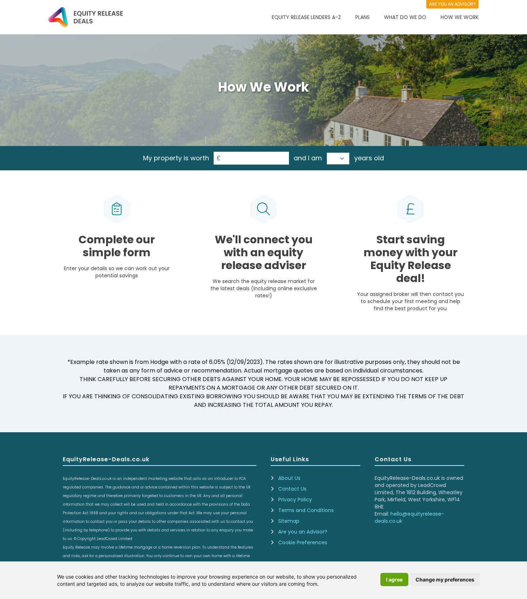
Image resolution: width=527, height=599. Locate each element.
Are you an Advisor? (302, 531)
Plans (362, 17)
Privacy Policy (295, 499)
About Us (289, 478)
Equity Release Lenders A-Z (306, 17)
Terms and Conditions (306, 510)
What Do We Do (405, 17)
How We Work (460, 17)
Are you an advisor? (452, 4)
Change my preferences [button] (445, 579)
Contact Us (292, 488)
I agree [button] (394, 579)
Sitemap (288, 521)
